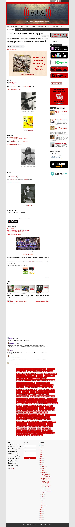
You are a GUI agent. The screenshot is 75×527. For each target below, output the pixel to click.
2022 (41, 452)
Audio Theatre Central (42, 524)
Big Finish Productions (41, 378)
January (43, 507)
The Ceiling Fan (30, 424)
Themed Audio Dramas (42, 26)
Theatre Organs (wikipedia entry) (14, 234)
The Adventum (41, 421)
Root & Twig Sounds (32, 414)
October (43, 470)
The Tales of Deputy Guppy (21, 431)
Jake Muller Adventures (41, 396)
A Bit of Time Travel (20, 369)
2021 (41, 454)
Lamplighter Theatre (51, 401)
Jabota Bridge (32, 396)
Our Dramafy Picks (10, 29)
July (42, 496)
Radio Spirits (30, 205)
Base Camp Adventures (20, 378)
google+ (55, 1)
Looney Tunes (18, 405)
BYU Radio (51, 376)
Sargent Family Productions (50, 414)
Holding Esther (19, 394)
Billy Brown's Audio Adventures (21, 380)
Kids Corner (29, 401)
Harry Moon (32, 392)
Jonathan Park (29, 398)
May (42, 499)
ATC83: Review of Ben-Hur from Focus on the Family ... (46, 491)
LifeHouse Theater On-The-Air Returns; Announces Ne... (46, 482)
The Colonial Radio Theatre (40, 424)
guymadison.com (30, 130)
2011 (41, 517)
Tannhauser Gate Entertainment (22, 421)
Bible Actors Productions (31, 378)
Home (8, 26)
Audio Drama (33, 26)
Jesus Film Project (50, 396)
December (43, 466)
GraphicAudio (33, 389)
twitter (53, 1)
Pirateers (40, 410)
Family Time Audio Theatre (40, 387)
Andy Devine (27, 86)
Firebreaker (49, 387)
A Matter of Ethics (14, 176)
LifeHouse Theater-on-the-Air (51, 403)
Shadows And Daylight (31, 417)
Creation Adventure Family (29, 382)
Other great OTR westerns (12, 228)
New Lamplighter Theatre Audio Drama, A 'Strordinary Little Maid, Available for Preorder (61, 128)
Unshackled (27, 433)
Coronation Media (19, 382)
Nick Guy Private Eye (20, 408)
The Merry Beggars (31, 428)
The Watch (30, 431)
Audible (38, 371)
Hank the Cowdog (25, 392)
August (42, 494)
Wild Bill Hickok (13, 82)
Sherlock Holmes (40, 417)
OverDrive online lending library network (15, 231)
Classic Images (30, 167)
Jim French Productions (20, 398)
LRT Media (35, 401)
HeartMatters (43, 392)
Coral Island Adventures (50, 380)
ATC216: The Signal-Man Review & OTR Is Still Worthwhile (42, 296)
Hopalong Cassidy (14, 137)
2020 (41, 456)
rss (60, 1)
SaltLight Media (40, 414)
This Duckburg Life (36, 431)
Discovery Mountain (19, 385)
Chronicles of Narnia (33, 380)
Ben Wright (25, 179)
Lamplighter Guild (42, 401)
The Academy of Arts (33, 421)
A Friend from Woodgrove (30, 369)
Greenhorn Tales (50, 389)
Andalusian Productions (31, 371)
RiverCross (44, 412)
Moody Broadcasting (44, 405)
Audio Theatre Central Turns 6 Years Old (42, 301)
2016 (41, 464)
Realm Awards (28, 412)
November (43, 468)
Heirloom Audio (51, 392)
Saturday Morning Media (20, 417)
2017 (41, 462)
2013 (41, 513)
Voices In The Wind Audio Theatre (41, 433)
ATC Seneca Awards (50, 369)
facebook (51, 1)
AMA (44, 369)
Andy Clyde (24, 141)
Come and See (41, 380)
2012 (41, 515)
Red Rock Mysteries (36, 412)
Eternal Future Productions (47, 385)
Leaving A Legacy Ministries (21, 403)
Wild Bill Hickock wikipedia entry (14, 89)
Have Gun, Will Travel (14, 174)
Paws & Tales (34, 410)
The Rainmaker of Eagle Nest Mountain (19, 138)
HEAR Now (18, 392)
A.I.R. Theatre (39, 369)
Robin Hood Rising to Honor (21, 414)
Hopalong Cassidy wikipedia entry (14, 144)
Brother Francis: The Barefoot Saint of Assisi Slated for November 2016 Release (17, 302)
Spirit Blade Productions (20, 419)
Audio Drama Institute (38, 373)
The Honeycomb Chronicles (21, 428)
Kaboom (54, 398)
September (43, 472)
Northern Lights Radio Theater (31, 408)
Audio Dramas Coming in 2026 (60, 143)
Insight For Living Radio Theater (22, 396)
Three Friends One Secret (46, 431)
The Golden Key (49, 426)
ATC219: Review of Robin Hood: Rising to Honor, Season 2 (13, 296)
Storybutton (35, 419)
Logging (12, 83)
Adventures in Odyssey (20, 371)
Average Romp (39, 376)
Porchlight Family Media (48, 410)
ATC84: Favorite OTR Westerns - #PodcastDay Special (46, 475)
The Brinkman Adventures (21, 424)
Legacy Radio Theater (32, 403)
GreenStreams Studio (42, 389)
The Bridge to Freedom (50, 421)
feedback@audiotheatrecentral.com (33, 261)
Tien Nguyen (50, 524)
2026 (41, 445)
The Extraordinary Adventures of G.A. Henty (24, 426)
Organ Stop (9, 233)
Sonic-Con (47, 417)
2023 (41, 450)
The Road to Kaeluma (46, 428)
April (42, 501)
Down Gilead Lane (33, 385)
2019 (41, 458)
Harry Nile (37, 392)
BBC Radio (46, 376)
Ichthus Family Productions (28, 394)
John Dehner (13, 179)
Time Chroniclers (19, 433)
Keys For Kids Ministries (20, 401)
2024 (41, 448)
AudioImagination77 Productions (50, 373)
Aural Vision (33, 376)
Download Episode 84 (11, 49)
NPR (50, 405)
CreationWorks (46, 382)
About (27, 26)
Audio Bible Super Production (47, 371)
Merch (49, 26)
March (42, 503)
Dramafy (39, 385)
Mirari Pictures (36, 405)
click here (13, 468)
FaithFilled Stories (19, 387)
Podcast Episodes (14, 26)
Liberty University (41, 403)
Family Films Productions (29, 387)
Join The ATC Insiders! (28, 254)
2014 (41, 511)
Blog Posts (22, 26)
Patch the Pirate (27, 410)
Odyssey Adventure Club (49, 408)
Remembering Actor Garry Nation (61, 119)
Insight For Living (44, 394)
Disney (26, 385)
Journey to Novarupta (38, 398)
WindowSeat (18, 435)
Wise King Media (26, 435)
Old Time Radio (19, 410)
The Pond (38, 428)
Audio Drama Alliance (20, 373)
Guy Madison (13, 86)
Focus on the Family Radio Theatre (22, 389)
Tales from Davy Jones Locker (44, 419)
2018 (41, 460)
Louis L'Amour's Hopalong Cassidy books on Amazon (18, 230)
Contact (62, 26)
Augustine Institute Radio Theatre (22, 376)
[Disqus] (28, 320)
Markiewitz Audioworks (27, 405)
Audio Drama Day (29, 373)
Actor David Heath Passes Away (60, 136)
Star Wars (29, 419)
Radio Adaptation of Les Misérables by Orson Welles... (46, 486)
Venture (32, 433)
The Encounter (49, 424)
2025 (41, 447)
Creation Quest (38, 382)
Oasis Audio (41, 408)
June (42, 498)
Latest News (20, 29)
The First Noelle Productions (39, 426)
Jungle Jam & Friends (47, 398)
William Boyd (13, 141)
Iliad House (37, 394)
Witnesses (33, 435)
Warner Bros (51, 433)
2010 (41, 519)
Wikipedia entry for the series (13, 181)
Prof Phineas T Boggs (20, 412)
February (43, 505)
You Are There (39, 435)
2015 (41, 509)
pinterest (57, 1)
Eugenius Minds (55, 26)
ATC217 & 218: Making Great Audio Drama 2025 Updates (27, 296)
